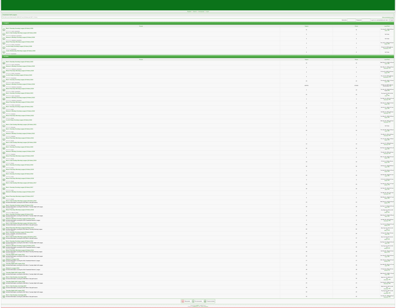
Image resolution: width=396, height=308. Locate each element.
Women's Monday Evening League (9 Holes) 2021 (20, 133)
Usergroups (201, 11)
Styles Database (204, 306)
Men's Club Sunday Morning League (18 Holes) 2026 (21, 33)
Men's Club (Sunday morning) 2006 (16, 295)
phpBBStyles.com (196, 306)
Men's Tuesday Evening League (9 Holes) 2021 (19, 129)
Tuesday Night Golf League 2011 (15, 254)
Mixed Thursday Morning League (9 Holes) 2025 (20, 70)
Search (195, 11)
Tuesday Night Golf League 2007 (15, 290)
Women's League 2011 (12, 259)
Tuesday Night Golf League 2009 (15, 272)
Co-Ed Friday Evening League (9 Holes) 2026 (19, 46)
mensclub (386, 68)
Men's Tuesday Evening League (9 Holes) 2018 (19, 174)
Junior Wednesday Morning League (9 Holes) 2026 (20, 51)
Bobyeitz (14, 35)
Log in (207, 11)
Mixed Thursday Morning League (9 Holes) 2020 (20, 156)
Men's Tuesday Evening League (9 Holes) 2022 (19, 106)
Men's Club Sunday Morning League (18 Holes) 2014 (21, 223)
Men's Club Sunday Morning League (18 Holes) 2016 (21, 201)
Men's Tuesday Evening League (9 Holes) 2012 (19, 241)
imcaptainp (17, 31)
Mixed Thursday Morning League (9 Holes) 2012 (20, 250)
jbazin (12, 163)
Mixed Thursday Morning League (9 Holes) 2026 (20, 42)
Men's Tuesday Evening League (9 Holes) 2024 (19, 79)
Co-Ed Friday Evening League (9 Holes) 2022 (19, 120)
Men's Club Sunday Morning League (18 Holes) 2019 (21, 160)
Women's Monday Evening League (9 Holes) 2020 (20, 151)
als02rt (386, 184)
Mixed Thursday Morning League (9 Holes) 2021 (20, 138)
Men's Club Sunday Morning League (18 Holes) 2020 (21, 142)
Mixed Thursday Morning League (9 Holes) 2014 (20, 228)
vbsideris (14, 40)
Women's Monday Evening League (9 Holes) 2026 (20, 37)
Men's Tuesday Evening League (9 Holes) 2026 (19, 28)
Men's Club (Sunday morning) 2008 (16, 277)
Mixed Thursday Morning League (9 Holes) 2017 (20, 196)
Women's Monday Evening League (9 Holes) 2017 (20, 192)
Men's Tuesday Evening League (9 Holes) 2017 (19, 187)
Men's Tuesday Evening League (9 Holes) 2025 (19, 61)
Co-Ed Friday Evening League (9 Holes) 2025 (19, 75)
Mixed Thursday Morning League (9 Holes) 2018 (20, 178)
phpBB (197, 305)
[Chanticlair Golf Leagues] (198, 9)
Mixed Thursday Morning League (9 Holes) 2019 (20, 169)
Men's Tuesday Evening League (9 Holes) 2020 (19, 147)
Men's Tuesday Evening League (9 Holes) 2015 (19, 214)
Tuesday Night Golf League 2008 (15, 281)
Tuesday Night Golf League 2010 (15, 263)
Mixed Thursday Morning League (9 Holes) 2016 (20, 210)
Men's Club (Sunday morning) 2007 (16, 286)
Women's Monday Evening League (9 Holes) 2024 (20, 84)
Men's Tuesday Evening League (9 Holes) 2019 (19, 165)
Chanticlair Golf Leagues (10, 15)
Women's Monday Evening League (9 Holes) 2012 (20, 245)
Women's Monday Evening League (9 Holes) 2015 (20, 218)
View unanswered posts (387, 17)
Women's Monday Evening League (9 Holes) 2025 (20, 66)
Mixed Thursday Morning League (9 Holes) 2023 (20, 102)
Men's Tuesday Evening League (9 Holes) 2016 (19, 205)
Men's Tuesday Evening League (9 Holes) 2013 (19, 232)
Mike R (13, 212)
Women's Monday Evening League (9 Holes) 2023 (20, 97)
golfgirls (13, 221)
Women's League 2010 (12, 268)
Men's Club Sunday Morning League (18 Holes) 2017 (21, 183)
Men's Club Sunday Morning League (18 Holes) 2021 (21, 124)
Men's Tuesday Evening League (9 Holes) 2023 (19, 93)
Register (189, 11)
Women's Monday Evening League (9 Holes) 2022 (20, 111)
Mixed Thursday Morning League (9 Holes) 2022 (20, 115)
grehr (13, 31)
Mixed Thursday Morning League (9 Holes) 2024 (20, 88)
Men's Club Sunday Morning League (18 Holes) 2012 (21, 236)
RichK (13, 44)
